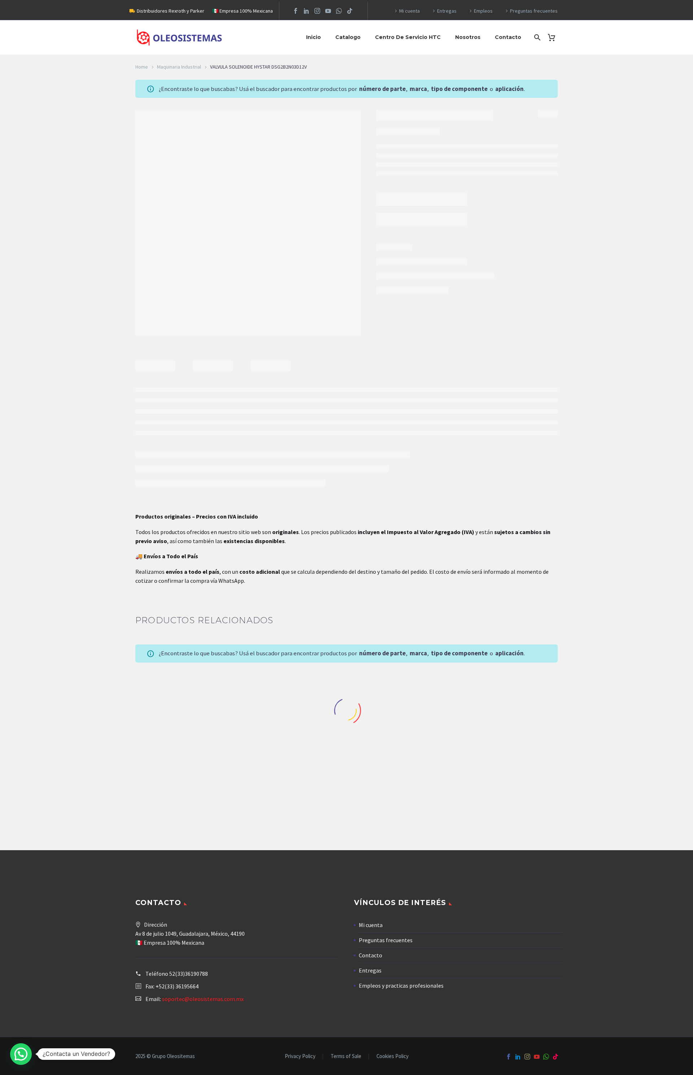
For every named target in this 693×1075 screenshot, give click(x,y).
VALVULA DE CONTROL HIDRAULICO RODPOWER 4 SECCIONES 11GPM (182, 791)
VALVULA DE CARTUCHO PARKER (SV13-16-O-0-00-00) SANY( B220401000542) (401, 791)
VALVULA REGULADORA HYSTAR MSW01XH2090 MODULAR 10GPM (292, 791)
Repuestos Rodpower (182, 777)
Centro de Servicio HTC (408, 37)
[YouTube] (328, 11)
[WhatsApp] (339, 11)
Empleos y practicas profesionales (401, 985)
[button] (21, 1054)
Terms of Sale (346, 1056)
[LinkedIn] (306, 11)
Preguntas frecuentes (534, 11)
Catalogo (348, 37)
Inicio (313, 37)
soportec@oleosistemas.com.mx (203, 998)
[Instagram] (317, 11)
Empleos (483, 11)
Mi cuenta (409, 11)
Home (141, 67)
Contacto (508, 37)
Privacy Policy (300, 1056)
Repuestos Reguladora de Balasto (510, 777)
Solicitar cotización (182, 818)
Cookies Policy (392, 1056)
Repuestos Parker (401, 777)
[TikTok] (349, 11)
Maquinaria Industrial (179, 67)
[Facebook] (295, 11)
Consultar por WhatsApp (416, 179)
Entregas (447, 11)
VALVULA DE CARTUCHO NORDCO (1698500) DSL (510, 788)
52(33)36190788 (188, 973)
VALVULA (409, 218)
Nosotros (467, 37)
